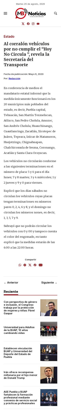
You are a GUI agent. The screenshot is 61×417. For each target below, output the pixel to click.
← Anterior (11, 282)
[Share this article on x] (29, 265)
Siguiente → (49, 282)
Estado (9, 36)
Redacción (14, 78)
